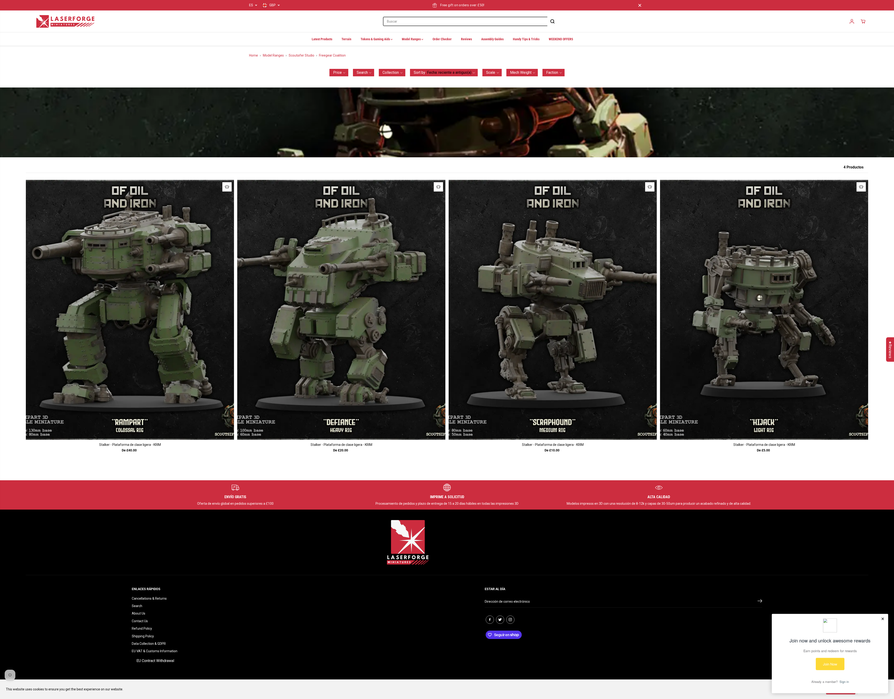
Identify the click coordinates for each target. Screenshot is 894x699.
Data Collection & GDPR (149, 643)
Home (253, 55)
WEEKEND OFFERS (561, 39)
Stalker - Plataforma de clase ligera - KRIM (130, 445)
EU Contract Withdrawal (155, 661)
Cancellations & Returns (149, 598)
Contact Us (140, 621)
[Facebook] (490, 620)
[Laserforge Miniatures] (65, 21)
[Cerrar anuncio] (640, 5)
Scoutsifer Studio (301, 55)
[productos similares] (227, 187)
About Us (138, 613)
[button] (339, 72)
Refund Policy (142, 628)
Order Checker (442, 39)
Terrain (346, 39)
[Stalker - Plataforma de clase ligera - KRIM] (130, 310)
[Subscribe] (760, 602)
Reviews (466, 39)
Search (137, 606)
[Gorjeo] (500, 620)
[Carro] (863, 21)
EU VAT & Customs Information (154, 651)
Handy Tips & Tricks (526, 39)
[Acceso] (852, 21)
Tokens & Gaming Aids (376, 39)
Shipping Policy (143, 636)
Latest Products (322, 39)
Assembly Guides (492, 39)
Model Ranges (411, 39)
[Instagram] (510, 620)
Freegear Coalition (332, 55)
